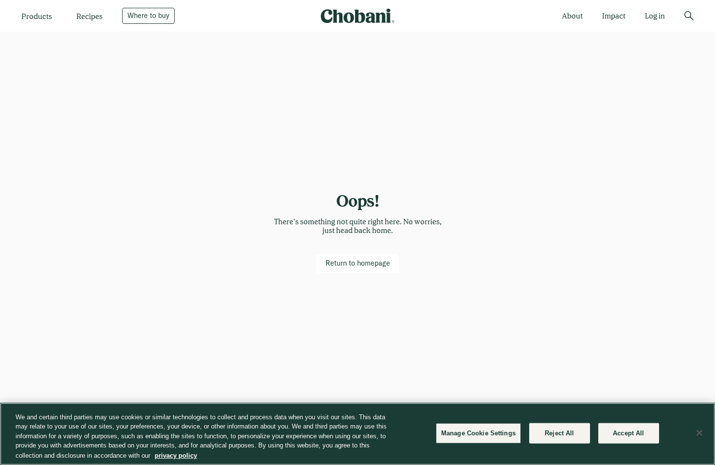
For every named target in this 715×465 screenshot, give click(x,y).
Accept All (628, 433)
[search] (689, 15)
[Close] (699, 433)
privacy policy (176, 455)
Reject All (559, 433)
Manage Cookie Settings (478, 433)
